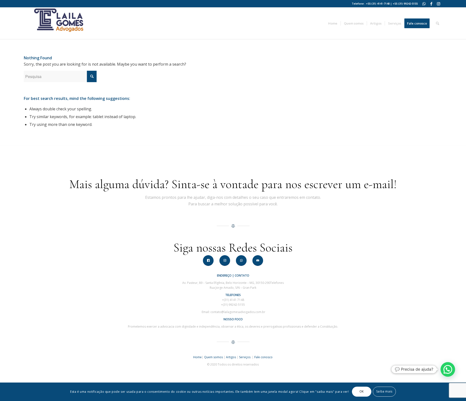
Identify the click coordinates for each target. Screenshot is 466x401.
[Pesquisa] (437, 23)
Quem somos (213, 357)
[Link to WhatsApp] (423, 3)
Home (197, 357)
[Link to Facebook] (431, 3)
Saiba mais (384, 392)
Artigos (231, 357)
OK (361, 392)
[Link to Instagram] (438, 3)
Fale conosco (263, 357)
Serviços (245, 357)
